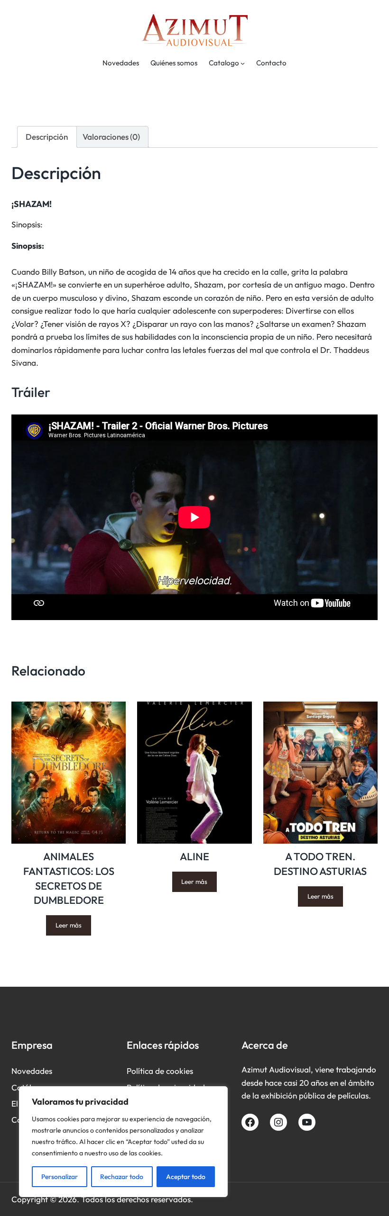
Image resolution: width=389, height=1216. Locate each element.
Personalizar (59, 1176)
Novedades (31, 1071)
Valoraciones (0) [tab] (111, 137)
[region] (123, 1141)
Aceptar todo (185, 1176)
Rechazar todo (121, 1176)
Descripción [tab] (47, 137)
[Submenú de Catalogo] (243, 63)
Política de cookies (160, 1071)
